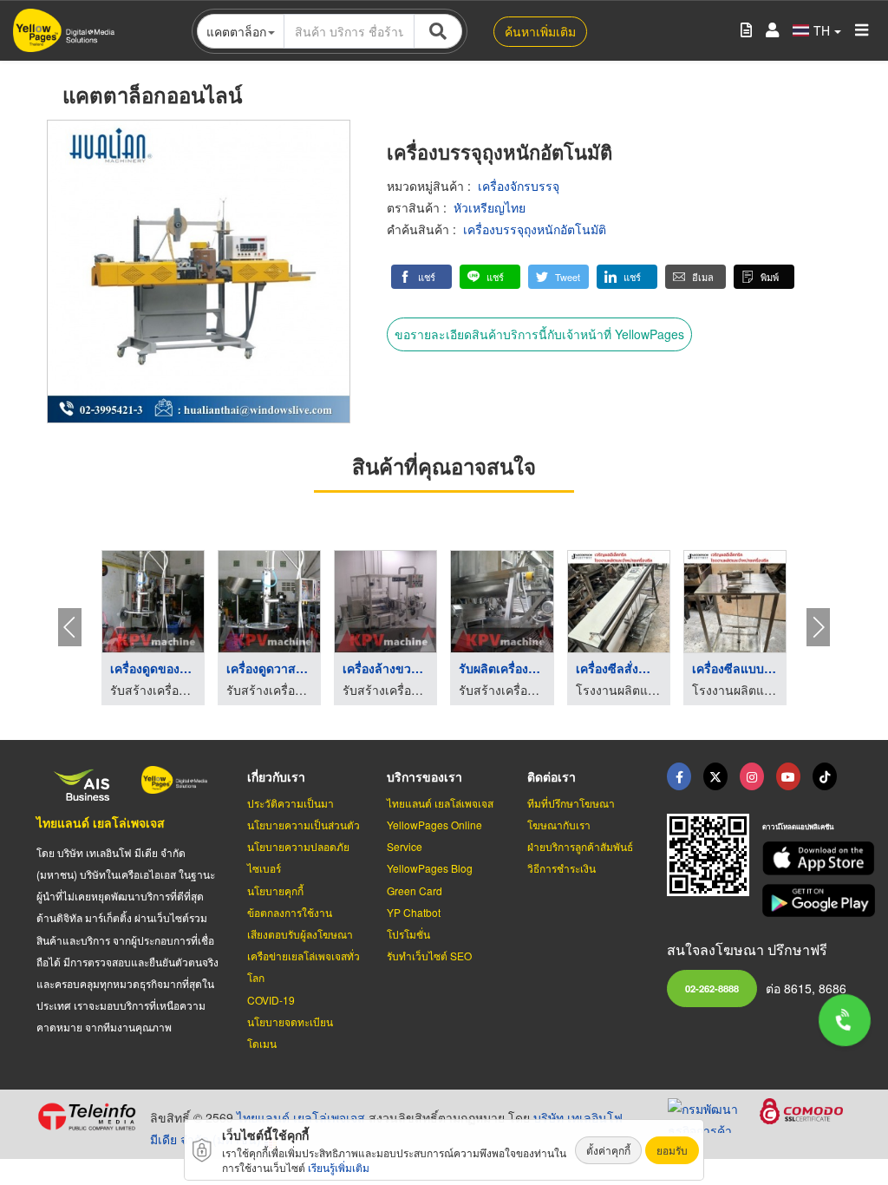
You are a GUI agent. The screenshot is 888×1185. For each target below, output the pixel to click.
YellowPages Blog (430, 868)
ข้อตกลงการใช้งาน (289, 912)
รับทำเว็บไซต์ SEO (429, 955)
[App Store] (807, 858)
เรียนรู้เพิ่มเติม (338, 1167)
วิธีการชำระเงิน (561, 868)
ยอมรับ (672, 1149)
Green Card (414, 890)
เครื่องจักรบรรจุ (518, 185)
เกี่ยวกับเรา (276, 776)
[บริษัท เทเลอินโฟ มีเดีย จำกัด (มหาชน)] (86, 1116)
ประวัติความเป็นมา (290, 802)
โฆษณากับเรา (559, 824)
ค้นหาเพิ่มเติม (540, 31)
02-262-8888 (712, 988)
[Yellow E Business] (679, 776)
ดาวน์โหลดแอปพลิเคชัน (797, 826)
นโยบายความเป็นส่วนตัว (303, 824)
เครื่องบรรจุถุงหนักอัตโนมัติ (534, 229)
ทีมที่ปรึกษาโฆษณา (571, 802)
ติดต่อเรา (551, 776)
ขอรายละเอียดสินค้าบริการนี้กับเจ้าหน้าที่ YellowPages (539, 334)
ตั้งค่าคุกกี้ (608, 1149)
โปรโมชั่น (408, 933)
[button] (421, 277)
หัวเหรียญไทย (490, 207)
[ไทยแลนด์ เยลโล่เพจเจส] (715, 776)
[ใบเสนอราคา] (746, 31)
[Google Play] (807, 901)
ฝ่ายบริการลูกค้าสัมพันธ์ (580, 846)
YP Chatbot (414, 912)
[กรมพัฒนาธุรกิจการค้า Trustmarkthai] (714, 1113)
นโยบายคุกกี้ (275, 890)
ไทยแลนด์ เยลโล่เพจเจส (100, 822)
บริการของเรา (424, 776)
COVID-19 (271, 999)
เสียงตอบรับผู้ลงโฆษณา (300, 933)
